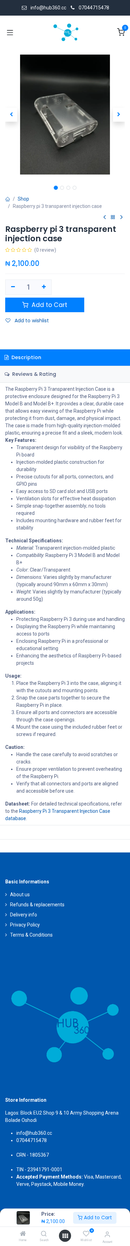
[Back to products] (113, 217)
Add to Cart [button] (48, 305)
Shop (23, 199)
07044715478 (94, 7)
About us (20, 894)
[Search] (44, 1234)
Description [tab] (25, 357)
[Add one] (44, 287)
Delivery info (23, 914)
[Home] (23, 1234)
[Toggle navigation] (10, 32)
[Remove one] (13, 287)
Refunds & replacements (37, 904)
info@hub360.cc (34, 1133)
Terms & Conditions (31, 935)
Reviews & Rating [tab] (33, 374)
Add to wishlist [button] (31, 320)
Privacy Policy (25, 925)
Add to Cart (97, 1217)
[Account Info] (107, 1234)
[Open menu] (65, 1236)
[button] (11, 115)
